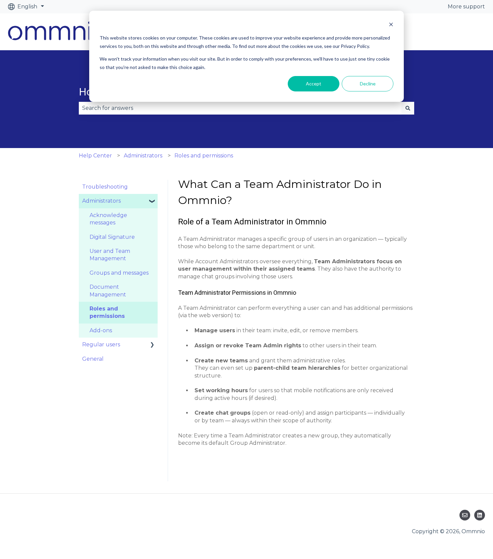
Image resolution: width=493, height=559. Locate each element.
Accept (313, 83)
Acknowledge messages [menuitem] (108, 219)
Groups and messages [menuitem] (119, 273)
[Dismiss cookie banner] (391, 25)
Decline (368, 83)
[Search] (407, 108)
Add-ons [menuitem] (101, 330)
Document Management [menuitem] (108, 290)
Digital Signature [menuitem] (112, 237)
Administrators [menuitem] (101, 201)
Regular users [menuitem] (101, 344)
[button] (152, 201)
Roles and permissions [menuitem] (107, 312)
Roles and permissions (203, 155)
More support (466, 6)
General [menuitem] (93, 359)
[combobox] (240, 108)
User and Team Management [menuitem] (110, 255)
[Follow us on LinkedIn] (479, 515)
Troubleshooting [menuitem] (105, 187)
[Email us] (464, 515)
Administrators (143, 155)
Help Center (95, 155)
